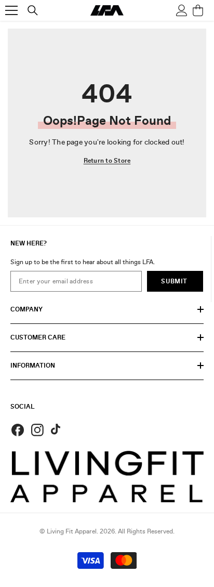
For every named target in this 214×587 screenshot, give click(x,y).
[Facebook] (17, 430)
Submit (174, 281)
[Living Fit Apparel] (107, 476)
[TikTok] (57, 430)
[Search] (32, 10)
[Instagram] (37, 430)
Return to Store (107, 160)
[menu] (11, 10)
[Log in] (182, 10)
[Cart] (198, 10)
